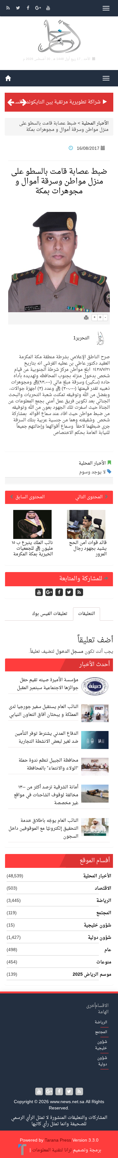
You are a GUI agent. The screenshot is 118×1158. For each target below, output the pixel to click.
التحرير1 (81, 338)
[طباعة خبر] (86, 318)
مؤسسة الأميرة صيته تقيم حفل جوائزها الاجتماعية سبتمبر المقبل (47, 684)
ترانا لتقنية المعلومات (52, 1150)
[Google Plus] (39, 8)
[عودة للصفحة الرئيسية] (59, 37)
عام (107, 950)
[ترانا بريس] (22, 1150)
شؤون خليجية (97, 925)
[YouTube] (48, 8)
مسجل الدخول (69, 651)
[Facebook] (29, 8)
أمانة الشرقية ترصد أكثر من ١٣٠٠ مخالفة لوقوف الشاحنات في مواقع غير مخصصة (46, 795)
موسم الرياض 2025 (92, 975)
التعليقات (86, 614)
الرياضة (103, 901)
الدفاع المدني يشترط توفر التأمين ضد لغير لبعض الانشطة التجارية (46, 737)
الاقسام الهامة (102, 1009)
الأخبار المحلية (95, 123)
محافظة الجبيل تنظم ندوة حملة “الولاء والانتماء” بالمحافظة (48, 764)
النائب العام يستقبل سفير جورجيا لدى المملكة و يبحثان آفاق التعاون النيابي (43, 711)
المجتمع (103, 913)
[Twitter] (19, 8)
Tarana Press (58, 1140)
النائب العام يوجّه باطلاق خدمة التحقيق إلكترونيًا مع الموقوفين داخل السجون (43, 828)
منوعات (103, 962)
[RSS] (8, 8)
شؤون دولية (99, 938)
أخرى (91, 1006)
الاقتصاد (103, 889)
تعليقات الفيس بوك (49, 614)
